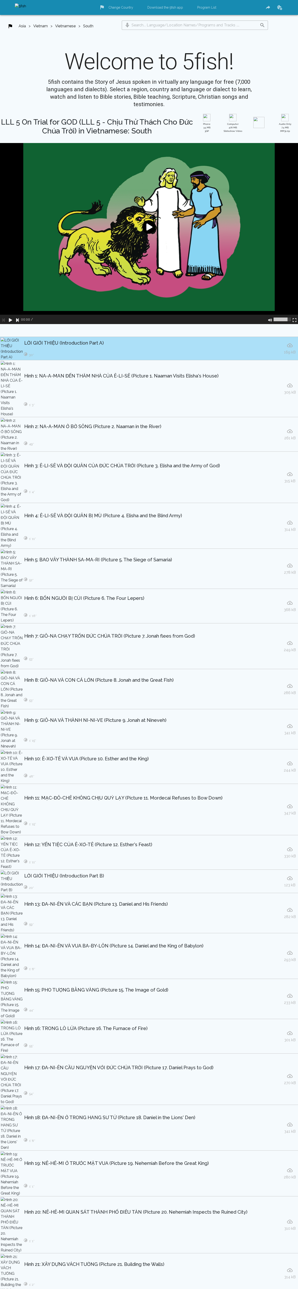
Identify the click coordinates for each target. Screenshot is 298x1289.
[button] (127, 25)
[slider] (282, 319)
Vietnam (40, 26)
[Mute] (270, 319)
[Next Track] (17, 319)
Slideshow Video (233, 127)
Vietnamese (65, 26)
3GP (206, 127)
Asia (22, 26)
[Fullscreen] (294, 319)
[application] (149, 233)
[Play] (10, 319)
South (88, 26)
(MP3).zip (285, 127)
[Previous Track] (3, 319)
